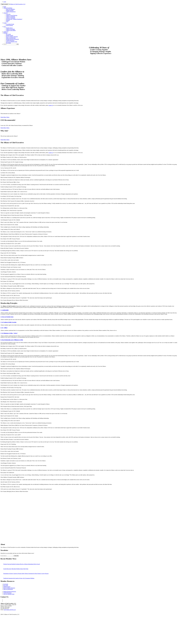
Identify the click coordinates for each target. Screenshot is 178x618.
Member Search (9, 35)
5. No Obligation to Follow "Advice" (9, 333)
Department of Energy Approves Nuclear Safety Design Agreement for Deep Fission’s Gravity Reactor (26, 573)
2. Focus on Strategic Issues (7, 316)
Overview (8, 14)
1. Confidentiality (5, 310)
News (4, 26)
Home (4, 6)
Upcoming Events (10, 24)
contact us (51, 105)
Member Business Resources (12, 39)
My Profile (8, 42)
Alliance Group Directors (11, 15)
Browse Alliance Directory (12, 36)
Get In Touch (3, 612)
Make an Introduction (11, 37)
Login (4, 1)
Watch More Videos (5, 117)
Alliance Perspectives (11, 11)
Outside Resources (10, 40)
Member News (9, 27)
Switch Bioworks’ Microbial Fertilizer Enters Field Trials (15, 568)
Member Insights (9, 10)
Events (4, 22)
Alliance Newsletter (10, 29)
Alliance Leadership (10, 16)
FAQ (7, 21)
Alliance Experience (7, 7)
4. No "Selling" (4, 327)
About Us (5, 12)
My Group (8, 34)
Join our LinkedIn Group (11, 41)
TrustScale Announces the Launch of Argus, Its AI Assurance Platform (18, 578)
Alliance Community (10, 17)
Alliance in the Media (11, 30)
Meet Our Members (10, 9)
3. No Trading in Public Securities (8, 322)
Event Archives (9, 25)
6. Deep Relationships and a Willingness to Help (12, 339)
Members (5, 32)
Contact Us (5, 31)
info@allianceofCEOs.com (10, 609)
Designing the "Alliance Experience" (14, 19)
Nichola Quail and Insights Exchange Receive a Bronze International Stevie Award (21, 564)
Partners (8, 20)
